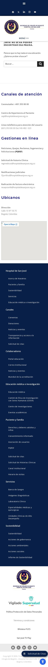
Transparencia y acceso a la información (21, 336)
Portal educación (16, 359)
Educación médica (16, 392)
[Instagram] (29, 12)
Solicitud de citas (16, 344)
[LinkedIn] (24, 12)
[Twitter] (18, 12)
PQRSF (11, 448)
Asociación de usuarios (18, 442)
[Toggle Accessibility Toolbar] (42, 661)
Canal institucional (17, 468)
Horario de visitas (16, 474)
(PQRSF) (19, 151)
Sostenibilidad (15, 290)
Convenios (13, 317)
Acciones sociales (16, 551)
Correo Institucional (17, 365)
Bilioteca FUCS (24, 629)
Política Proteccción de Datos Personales (24, 611)
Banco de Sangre (16, 489)
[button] (24, 3)
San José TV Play (24, 638)
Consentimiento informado (20, 436)
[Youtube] (35, 12)
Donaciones (13, 323)
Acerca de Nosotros (17, 278)
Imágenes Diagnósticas (18, 495)
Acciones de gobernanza (19, 539)
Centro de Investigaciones (20, 406)
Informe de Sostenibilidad (20, 557)
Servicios (12, 296)
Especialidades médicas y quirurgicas (20, 508)
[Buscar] (40, 64)
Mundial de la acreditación (20, 377)
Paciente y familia (16, 284)
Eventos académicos (17, 412)
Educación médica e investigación (23, 302)
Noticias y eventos (16, 329)
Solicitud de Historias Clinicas (22, 462)
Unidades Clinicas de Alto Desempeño (20, 517)
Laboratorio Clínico (17, 501)
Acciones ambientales (18, 545)
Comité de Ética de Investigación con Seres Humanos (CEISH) (23, 399)
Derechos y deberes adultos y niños (21, 428)
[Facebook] (13, 12)
